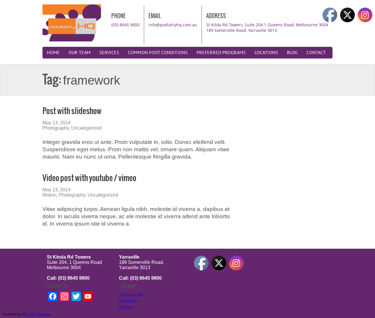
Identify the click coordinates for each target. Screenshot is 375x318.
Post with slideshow (71, 110)
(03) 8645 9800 (125, 24)
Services (109, 52)
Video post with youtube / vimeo (89, 177)
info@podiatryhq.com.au (173, 24)
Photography (55, 128)
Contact (316, 52)
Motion (49, 194)
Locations (266, 52)
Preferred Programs (221, 52)
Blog (292, 52)
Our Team (80, 52)
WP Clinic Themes (36, 314)
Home (53, 52)
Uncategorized (86, 128)
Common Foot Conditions (158, 52)
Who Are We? (132, 295)
